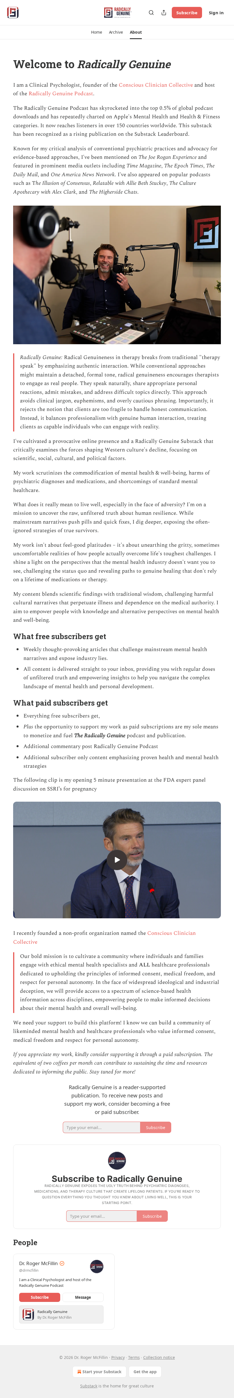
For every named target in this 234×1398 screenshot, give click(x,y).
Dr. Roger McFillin (38, 1263)
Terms (134, 1357)
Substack (88, 1386)
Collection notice (159, 1357)
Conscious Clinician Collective (156, 85)
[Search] (151, 12)
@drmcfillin (29, 1270)
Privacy (118, 1357)
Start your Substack (102, 1371)
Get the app (145, 1371)
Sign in (216, 12)
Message (83, 1297)
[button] (96, 32)
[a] (117, 860)
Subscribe (186, 12)
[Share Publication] (164, 12)
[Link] (5, 63)
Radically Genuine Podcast (61, 94)
